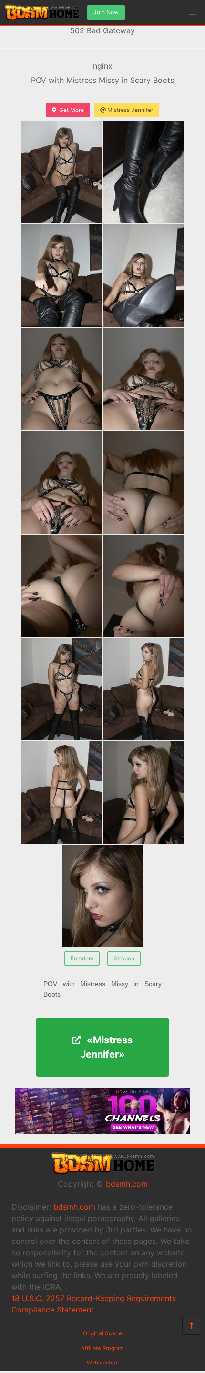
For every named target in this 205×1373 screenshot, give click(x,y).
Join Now (106, 12)
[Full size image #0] (61, 172)
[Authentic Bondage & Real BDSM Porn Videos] (102, 1131)
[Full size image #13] (143, 792)
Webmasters (103, 1362)
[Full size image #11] (143, 689)
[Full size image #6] (61, 482)
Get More (71, 109)
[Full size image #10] (61, 689)
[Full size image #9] (143, 586)
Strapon (123, 958)
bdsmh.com (127, 1184)
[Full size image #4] (61, 379)
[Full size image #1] (143, 172)
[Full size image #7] (143, 482)
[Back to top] (191, 1325)
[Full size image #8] (61, 586)
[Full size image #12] (61, 792)
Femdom (82, 958)
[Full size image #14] (102, 896)
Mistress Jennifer (130, 109)
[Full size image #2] (61, 275)
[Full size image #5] (143, 379)
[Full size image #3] (143, 275)
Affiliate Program (102, 1348)
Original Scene (102, 1333)
